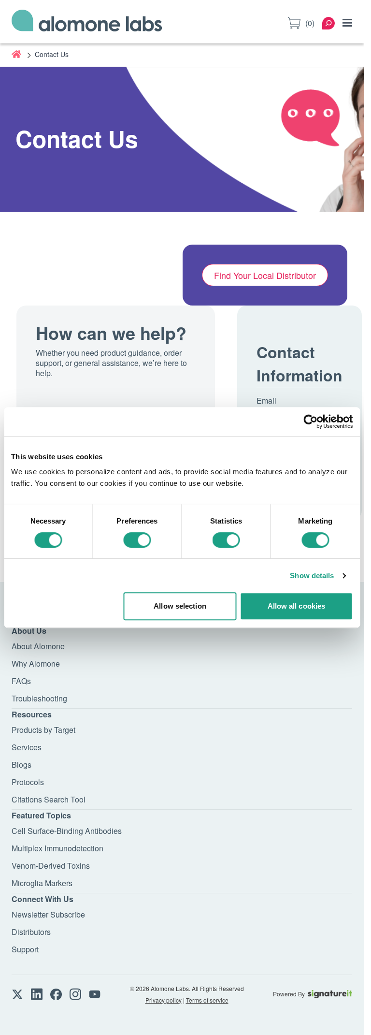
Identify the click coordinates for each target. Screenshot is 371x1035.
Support (25, 949)
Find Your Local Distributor (265, 275)
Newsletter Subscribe (48, 914)
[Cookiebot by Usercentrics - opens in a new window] (310, 421)
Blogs (21, 764)
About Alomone (38, 646)
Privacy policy (163, 1000)
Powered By (289, 994)
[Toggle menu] (347, 22)
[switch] (137, 540)
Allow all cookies (297, 606)
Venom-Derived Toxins (51, 865)
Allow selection (180, 606)
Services (27, 747)
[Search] (328, 23)
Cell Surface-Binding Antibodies (67, 830)
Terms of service (207, 1000)
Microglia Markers (42, 883)
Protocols (28, 781)
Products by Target (43, 729)
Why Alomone (36, 663)
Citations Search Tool (49, 799)
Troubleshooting (39, 698)
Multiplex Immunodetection (57, 848)
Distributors (31, 931)
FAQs (21, 680)
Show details (312, 575)
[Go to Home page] (87, 23)
